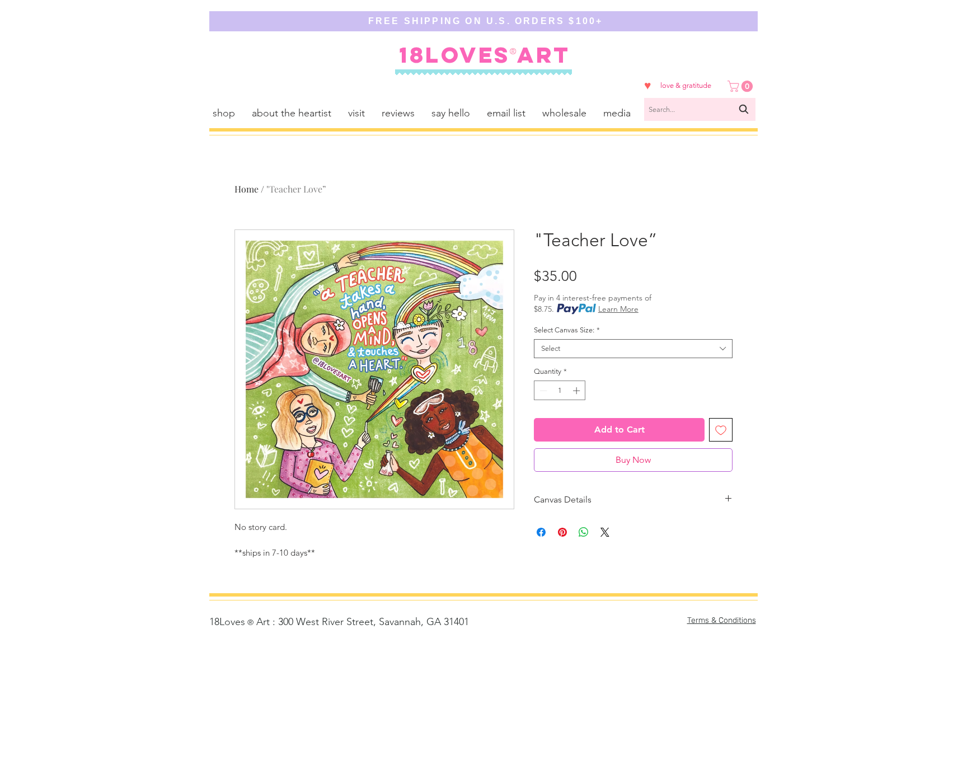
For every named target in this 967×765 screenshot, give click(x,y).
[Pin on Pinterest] (562, 532)
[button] (741, 86)
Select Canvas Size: (567, 330)
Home (246, 189)
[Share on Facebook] (541, 532)
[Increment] (577, 390)
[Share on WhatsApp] (583, 532)
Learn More (618, 309)
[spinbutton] (560, 390)
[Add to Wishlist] (721, 430)
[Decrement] (542, 390)
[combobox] (699, 109)
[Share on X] (605, 532)
